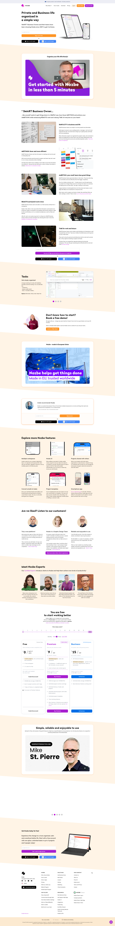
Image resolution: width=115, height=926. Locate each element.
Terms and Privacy (78, 884)
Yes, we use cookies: (45, 919)
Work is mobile (44, 904)
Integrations (60, 902)
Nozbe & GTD (60, 913)
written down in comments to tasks (33, 165)
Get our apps (44, 879)
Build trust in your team (46, 907)
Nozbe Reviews (25, 913)
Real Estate (60, 877)
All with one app (65, 244)
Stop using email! (45, 895)
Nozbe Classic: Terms (78, 902)
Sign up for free (89, 5)
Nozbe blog (60, 904)
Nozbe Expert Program (46, 889)
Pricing (68, 5)
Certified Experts (29, 571)
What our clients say (45, 884)
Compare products (78, 897)
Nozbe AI (60, 899)
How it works (56, 5)
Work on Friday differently (47, 902)
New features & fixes (62, 895)
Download (63, 5)
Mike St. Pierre (89, 548)
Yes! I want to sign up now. (38, 851)
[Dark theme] (92, 873)
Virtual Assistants (61, 887)
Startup (59, 882)
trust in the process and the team (83, 193)
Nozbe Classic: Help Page (79, 900)
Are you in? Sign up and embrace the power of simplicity (57, 253)
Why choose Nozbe (45, 875)
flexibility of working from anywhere (29, 219)
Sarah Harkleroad (56, 549)
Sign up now (70, 416)
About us (76, 877)
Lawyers (59, 879)
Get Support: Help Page (63, 897)
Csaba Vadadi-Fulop (32, 546)
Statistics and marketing (68, 919)
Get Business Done (62, 875)
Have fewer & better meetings (47, 899)
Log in (73, 5)
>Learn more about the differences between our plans (57, 622)
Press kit (76, 879)
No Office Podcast (62, 907)
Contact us (76, 875)
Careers (75, 887)
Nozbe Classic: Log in (78, 895)
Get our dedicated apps (76, 491)
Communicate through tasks (47, 897)
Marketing (60, 884)
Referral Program (45, 887)
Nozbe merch (77, 882)
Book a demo (80, 5)
